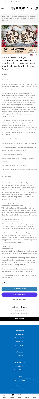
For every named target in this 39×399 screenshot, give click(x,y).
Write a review (19, 318)
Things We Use (19, 345)
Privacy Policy (19, 362)
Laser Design (19, 330)
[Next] (34, 39)
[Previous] (4, 39)
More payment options (19, 299)
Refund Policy (19, 366)
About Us (19, 352)
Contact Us (19, 356)
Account (19, 377)
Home (3, 16)
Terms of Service (20, 370)
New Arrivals (19, 334)
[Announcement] (19, 1)
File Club (19, 341)
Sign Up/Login (19, 380)
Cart (19, 384)
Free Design (19, 338)
